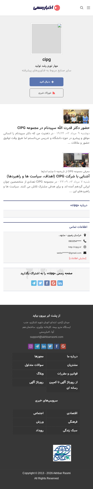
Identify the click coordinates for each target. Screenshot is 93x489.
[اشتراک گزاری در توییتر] (40, 283)
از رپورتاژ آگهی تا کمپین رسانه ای (63, 385)
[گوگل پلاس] (63, 346)
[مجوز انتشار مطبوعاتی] (62, 453)
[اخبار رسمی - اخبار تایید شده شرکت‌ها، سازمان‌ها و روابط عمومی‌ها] (46, 8)
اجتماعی (38, 413)
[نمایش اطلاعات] (77, 258)
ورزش (40, 422)
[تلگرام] (37, 346)
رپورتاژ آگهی (36, 382)
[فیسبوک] (56, 346)
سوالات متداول (34, 365)
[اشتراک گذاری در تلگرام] (34, 283)
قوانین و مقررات (67, 373)
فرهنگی (72, 422)
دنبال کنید (45, 82)
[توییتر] (50, 346)
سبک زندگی (70, 430)
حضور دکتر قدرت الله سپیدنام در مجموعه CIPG (53, 128)
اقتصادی (72, 413)
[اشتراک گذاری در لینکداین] (60, 283)
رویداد (40, 430)
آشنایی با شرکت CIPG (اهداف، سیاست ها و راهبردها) (48, 176)
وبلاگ (40, 373)
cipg (46, 60)
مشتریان (72, 365)
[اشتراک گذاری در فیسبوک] (47, 283)
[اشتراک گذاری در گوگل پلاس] (53, 283)
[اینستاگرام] (30, 346)
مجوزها (39, 356)
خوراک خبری (45, 93)
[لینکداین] (43, 346)
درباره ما (72, 356)
